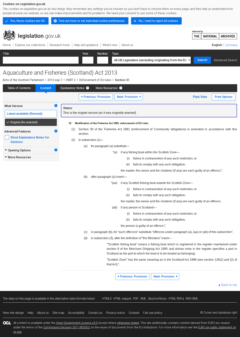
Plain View (200, 97)
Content (45, 88)
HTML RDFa (176, 298)
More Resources (107, 88)
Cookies (134, 313)
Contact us (95, 313)
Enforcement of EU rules (95, 80)
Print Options (223, 97)
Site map (58, 313)
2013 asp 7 (54, 80)
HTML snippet (122, 298)
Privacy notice (115, 313)
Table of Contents (19, 88)
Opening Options (17, 150)
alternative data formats (71, 298)
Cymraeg (231, 45)
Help (30, 313)
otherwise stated (128, 323)
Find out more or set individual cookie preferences (92, 21)
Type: (115, 53)
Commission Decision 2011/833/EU (66, 327)
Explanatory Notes (72, 88)
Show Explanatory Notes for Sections (29, 140)
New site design (13, 313)
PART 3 (71, 80)
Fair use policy (152, 313)
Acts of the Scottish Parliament (23, 80)
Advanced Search (225, 60)
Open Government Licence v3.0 (77, 323)
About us (43, 313)
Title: (6, 53)
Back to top (229, 285)
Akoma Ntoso (157, 298)
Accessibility (76, 313)
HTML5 (107, 298)
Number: (102, 53)
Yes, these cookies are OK (27, 21)
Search (202, 60)
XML (143, 298)
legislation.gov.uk (34, 31)
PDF (136, 298)
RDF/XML (192, 298)
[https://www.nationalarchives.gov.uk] (214, 33)
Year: (85, 53)
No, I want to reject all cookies (158, 21)
